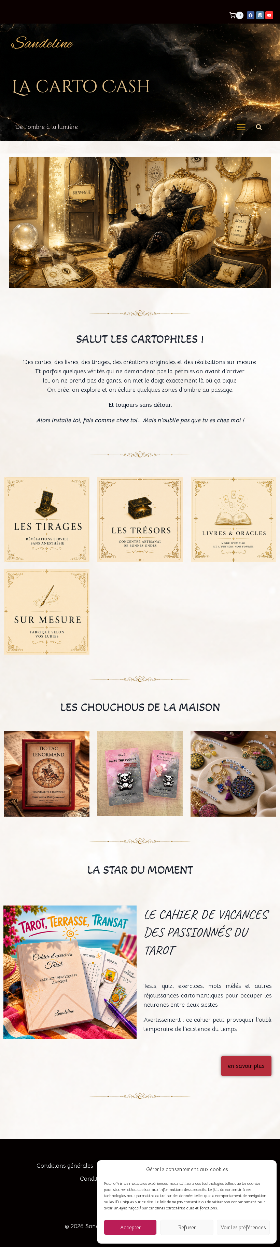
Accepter (130, 1227)
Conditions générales (65, 1165)
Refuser (187, 1227)
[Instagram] (260, 15)
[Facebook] (251, 15)
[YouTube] (269, 15)
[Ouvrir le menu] (241, 127)
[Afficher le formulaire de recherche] (259, 127)
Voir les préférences (243, 1227)
